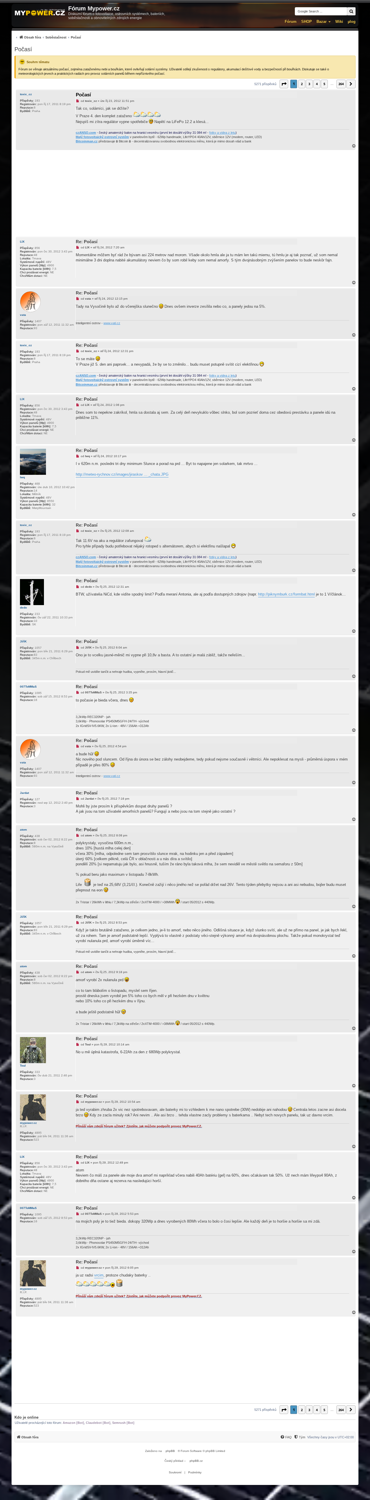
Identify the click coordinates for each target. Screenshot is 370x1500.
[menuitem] (47, 37)
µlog (352, 21)
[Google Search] (351, 11)
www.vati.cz (111, 323)
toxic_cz (26, 94)
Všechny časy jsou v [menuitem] (330, 1437)
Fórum (291, 21)
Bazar (322, 21)
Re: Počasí (86, 241)
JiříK (23, 641)
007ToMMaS (28, 686)
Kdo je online (26, 1417)
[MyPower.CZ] (39, 13)
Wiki (339, 21)
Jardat (24, 792)
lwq (22, 477)
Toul (23, 1065)
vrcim (98, 1275)
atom (23, 829)
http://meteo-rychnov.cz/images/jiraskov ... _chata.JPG (122, 474)
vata (23, 314)
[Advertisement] (185, 193)
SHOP (306, 21)
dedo (23, 607)
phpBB (170, 1451)
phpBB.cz (196, 1460)
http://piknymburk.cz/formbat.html (286, 594)
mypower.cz (28, 1122)
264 (341, 84)
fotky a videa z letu (222, 132)
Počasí (23, 49)
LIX (22, 241)
